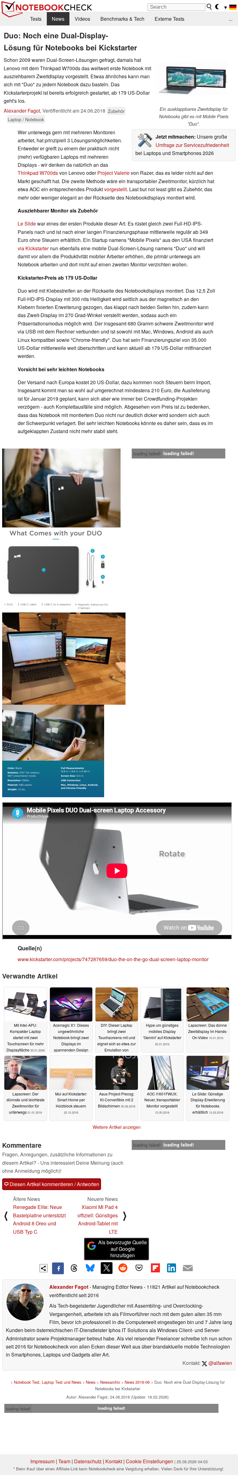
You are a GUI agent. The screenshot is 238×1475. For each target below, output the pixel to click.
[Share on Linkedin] (171, 1268)
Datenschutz (88, 1461)
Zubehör (116, 111)
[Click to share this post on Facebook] (58, 1268)
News (58, 18)
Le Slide (27, 223)
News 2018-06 (137, 1382)
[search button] (209, 7)
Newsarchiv (110, 1382)
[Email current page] (188, 1268)
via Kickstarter (33, 248)
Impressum (42, 1461)
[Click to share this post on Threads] (74, 1268)
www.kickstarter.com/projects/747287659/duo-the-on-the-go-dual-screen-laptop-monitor (113, 959)
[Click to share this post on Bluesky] (90, 1268)
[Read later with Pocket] (139, 1268)
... (230, 18)
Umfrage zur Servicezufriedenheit (192, 144)
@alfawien (219, 1362)
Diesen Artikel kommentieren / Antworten (53, 1184)
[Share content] (43, 1268)
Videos (82, 18)
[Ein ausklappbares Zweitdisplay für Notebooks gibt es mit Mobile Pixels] (193, 80)
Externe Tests (169, 18)
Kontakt (113, 1461)
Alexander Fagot (22, 110)
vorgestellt (115, 189)
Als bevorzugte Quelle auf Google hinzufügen (122, 1249)
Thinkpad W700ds (38, 172)
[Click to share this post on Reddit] (123, 1268)
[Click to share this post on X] (106, 1268)
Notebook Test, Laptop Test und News (47, 1382)
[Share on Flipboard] (155, 1268)
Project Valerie (113, 172)
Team (64, 1461)
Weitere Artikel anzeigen (117, 1127)
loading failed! (147, 453)
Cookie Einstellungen (149, 1461)
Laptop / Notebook (26, 119)
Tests (36, 18)
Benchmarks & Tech (122, 18)
